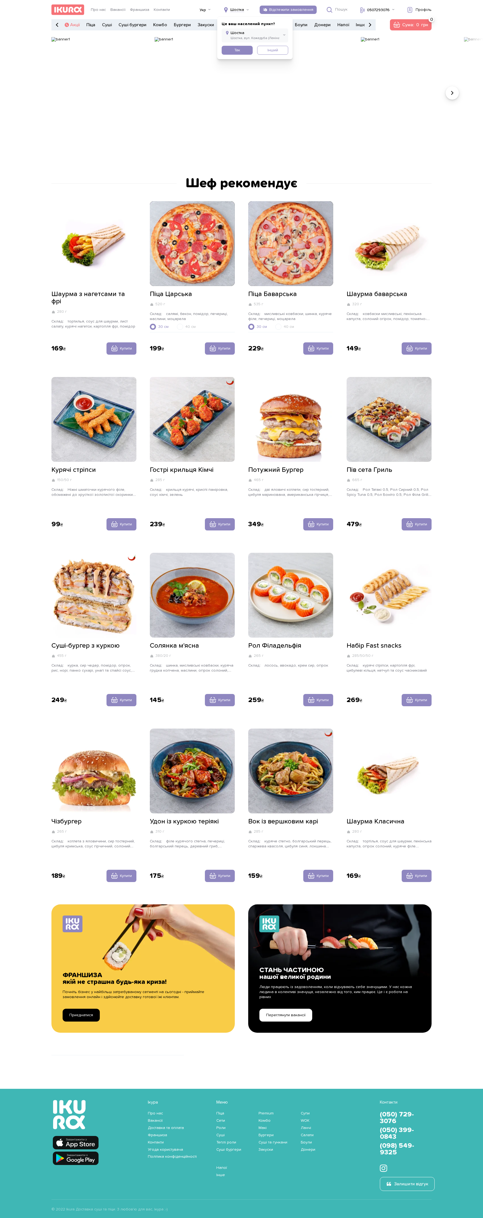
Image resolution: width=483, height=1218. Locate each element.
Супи (305, 1113)
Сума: (410, 25)
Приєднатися (81, 1015)
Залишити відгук (411, 1184)
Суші (107, 25)
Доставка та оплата (166, 1128)
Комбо (160, 25)
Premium (266, 1113)
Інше (361, 25)
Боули (301, 25)
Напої (343, 25)
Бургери (182, 25)
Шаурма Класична (375, 821)
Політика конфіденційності (172, 1157)
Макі (263, 1128)
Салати (307, 1135)
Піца (90, 25)
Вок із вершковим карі (283, 821)
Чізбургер (66, 821)
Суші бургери (132, 25)
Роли (221, 1128)
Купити (126, 348)
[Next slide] (452, 93)
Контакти (162, 10)
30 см (163, 327)
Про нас (98, 10)
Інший (272, 50)
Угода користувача (165, 1150)
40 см (190, 327)
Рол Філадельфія (274, 645)
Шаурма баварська (377, 294)
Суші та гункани (273, 1142)
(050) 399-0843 (397, 1133)
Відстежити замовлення (291, 10)
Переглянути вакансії (286, 1015)
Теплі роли (226, 1142)
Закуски (206, 25)
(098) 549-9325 (397, 1149)
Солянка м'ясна (174, 645)
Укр (203, 10)
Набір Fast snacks (374, 645)
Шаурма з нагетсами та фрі (88, 298)
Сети (220, 1121)
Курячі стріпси (73, 470)
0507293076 (378, 10)
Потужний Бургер (276, 470)
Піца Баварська (272, 294)
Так (237, 50)
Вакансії (118, 10)
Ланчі (306, 1128)
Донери (322, 25)
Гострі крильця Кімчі (182, 470)
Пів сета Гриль (369, 470)
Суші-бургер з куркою (85, 645)
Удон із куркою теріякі (184, 821)
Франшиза (139, 10)
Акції (75, 25)
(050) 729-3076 (397, 1118)
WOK (305, 1121)
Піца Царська (171, 294)
